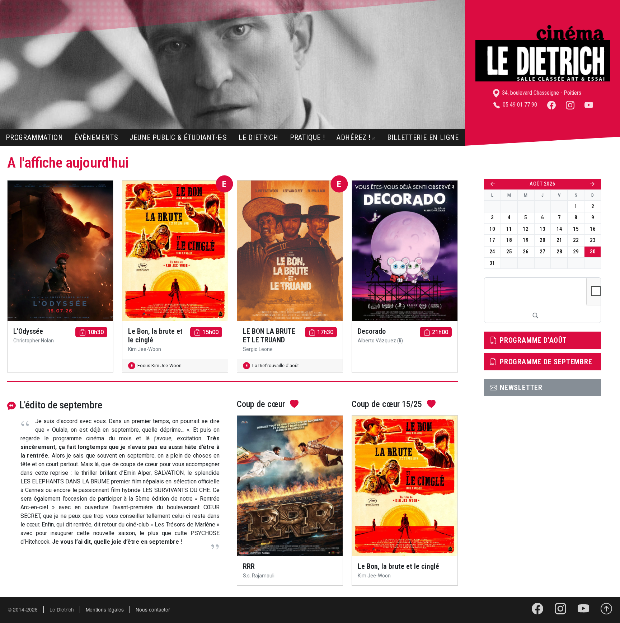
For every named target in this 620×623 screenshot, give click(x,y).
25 (509, 251)
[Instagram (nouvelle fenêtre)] (570, 104)
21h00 (440, 332)
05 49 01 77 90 (519, 104)
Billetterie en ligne (423, 137)
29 (576, 251)
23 (593, 240)
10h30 (96, 332)
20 (542, 240)
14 (559, 229)
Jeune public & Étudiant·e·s (178, 137)
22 (576, 240)
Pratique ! (307, 137)
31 (492, 263)
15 (576, 229)
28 (559, 251)
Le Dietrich (258, 137)
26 (526, 251)
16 (593, 229)
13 (542, 229)
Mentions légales (105, 609)
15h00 (210, 332)
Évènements (96, 137)
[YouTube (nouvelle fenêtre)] (588, 104)
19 (526, 240)
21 (559, 240)
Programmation (34, 137)
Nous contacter (153, 609)
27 (542, 251)
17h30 (325, 332)
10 (492, 229)
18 (509, 240)
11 (509, 229)
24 (492, 251)
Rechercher (535, 315)
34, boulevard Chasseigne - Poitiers (541, 92)
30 (593, 251)
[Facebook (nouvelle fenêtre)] (551, 104)
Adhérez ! (354, 137)
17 (492, 240)
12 (526, 229)
